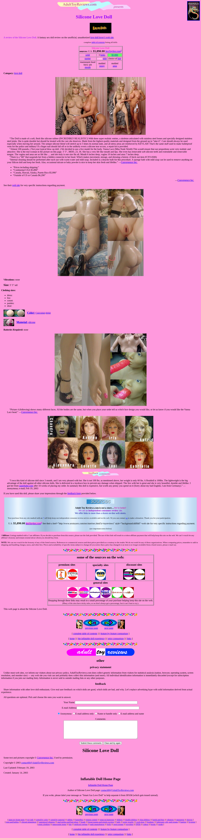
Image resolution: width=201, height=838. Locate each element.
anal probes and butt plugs (67, 822)
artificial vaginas (81, 824)
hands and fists (158, 820)
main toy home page (17, 820)
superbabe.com (26, 486)
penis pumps (118, 824)
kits (70, 824)
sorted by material (57, 820)
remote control (91, 820)
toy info (30, 820)
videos (145, 824)
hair (119, 58)
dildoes (120, 820)
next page (108, 628)
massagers (180, 820)
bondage (150, 822)
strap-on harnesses (107, 820)
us (127, 518)
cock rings (140, 822)
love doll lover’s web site (102, 37)
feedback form (74, 493)
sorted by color (42, 820)
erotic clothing (44, 824)
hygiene (192, 822)
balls (118, 822)
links (129, 638)
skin (105, 58)
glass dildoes (145, 820)
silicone (31, 322)
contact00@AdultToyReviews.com (37, 762)
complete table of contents (85, 633)
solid (87, 55)
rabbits (70, 820)
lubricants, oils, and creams (167, 822)
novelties (129, 824)
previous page (91, 628)
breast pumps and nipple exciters (101, 822)
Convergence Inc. (129, 162)
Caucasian (40, 313)
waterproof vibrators (47, 822)
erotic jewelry (128, 822)
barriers (183, 822)
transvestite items (59, 824)
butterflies (79, 820)
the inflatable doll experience (91, 638)
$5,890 (115, 55)
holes (102, 55)
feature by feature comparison (114, 633)
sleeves (189, 820)
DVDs (138, 824)
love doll (18, 73)
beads (83, 822)
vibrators (170, 820)
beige (48, 313)
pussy (102, 66)
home (72, 638)
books (153, 824)
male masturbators (97, 824)
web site (16, 185)
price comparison (116, 638)
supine (88, 58)
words (160, 824)
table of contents (98, 42)
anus (115, 66)
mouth (88, 67)
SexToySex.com (113, 51)
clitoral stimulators (28, 822)
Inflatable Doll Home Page (100, 785)
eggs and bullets (12, 822)
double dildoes (131, 820)
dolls (109, 824)
